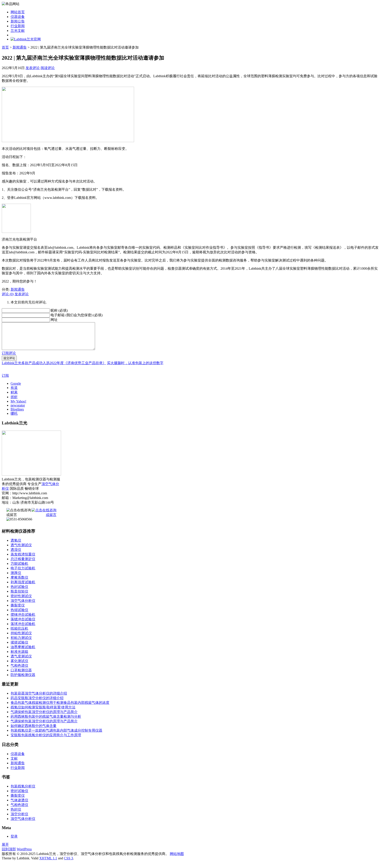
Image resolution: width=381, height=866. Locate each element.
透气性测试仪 (21, 545)
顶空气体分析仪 (23, 600)
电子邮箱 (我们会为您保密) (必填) (76, 315)
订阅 (5, 375)
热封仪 (16, 809)
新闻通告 (20, 47)
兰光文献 (18, 30)
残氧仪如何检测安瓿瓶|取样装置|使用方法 (43, 707)
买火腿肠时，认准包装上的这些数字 (135, 363)
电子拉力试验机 (23, 568)
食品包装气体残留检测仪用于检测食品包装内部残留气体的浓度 (60, 702)
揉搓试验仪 (19, 642)
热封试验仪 (19, 587)
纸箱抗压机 (19, 628)
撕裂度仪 (18, 605)
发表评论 (33, 68)
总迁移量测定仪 (23, 559)
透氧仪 (16, 540)
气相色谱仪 (19, 665)
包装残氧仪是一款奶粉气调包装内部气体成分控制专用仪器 (56, 730)
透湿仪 (16, 550)
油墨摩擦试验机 (23, 647)
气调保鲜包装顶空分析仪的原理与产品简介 (44, 712)
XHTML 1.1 (48, 858)
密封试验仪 (19, 791)
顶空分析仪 (19, 814)
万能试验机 (19, 563)
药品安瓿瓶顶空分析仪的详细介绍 (37, 698)
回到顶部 (9, 849)
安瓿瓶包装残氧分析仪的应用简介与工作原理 (46, 735)
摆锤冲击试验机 (23, 614)
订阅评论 (9, 353)
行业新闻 (18, 26)
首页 (5, 47)
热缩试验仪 (19, 610)
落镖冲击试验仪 (23, 619)
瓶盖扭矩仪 (19, 591)
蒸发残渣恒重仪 (23, 554)
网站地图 (177, 854)
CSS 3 (68, 858)
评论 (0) (8, 294)
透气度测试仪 (21, 656)
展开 (5, 844)
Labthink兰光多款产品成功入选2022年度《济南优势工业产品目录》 (54, 363)
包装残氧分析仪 (23, 786)
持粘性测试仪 (21, 633)
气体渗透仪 (19, 800)
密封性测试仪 (21, 596)
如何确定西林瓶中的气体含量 (33, 726)
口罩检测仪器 (21, 670)
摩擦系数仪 (19, 577)
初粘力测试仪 (21, 638)
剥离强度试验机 (23, 582)
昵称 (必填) (59, 310)
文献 (14, 758)
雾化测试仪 (19, 661)
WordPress (24, 849)
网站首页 (18, 12)
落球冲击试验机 (23, 624)
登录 (14, 836)
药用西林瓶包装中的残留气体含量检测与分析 (46, 716)
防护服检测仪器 (23, 675)
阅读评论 (48, 68)
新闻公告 (18, 21)
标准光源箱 (19, 651)
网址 (54, 320)
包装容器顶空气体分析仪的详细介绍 (39, 693)
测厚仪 (16, 573)
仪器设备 (18, 17)
